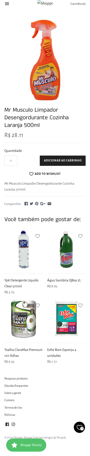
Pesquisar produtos (16, 378)
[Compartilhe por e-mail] (49, 203)
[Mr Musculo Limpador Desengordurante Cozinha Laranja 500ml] (45, 60)
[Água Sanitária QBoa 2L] (66, 249)
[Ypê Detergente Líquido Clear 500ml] (23, 249)
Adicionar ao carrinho (63, 160)
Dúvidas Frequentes (16, 385)
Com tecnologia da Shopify (49, 437)
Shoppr (18, 437)
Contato (9, 400)
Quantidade (13, 151)
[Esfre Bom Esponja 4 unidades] (66, 319)
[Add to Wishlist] (37, 235)
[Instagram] (13, 425)
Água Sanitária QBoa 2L (64, 280)
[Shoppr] (45, 3)
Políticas (9, 414)
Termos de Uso (13, 407)
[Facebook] (7, 425)
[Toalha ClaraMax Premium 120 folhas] (23, 319)
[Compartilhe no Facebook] (26, 203)
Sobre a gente (12, 393)
